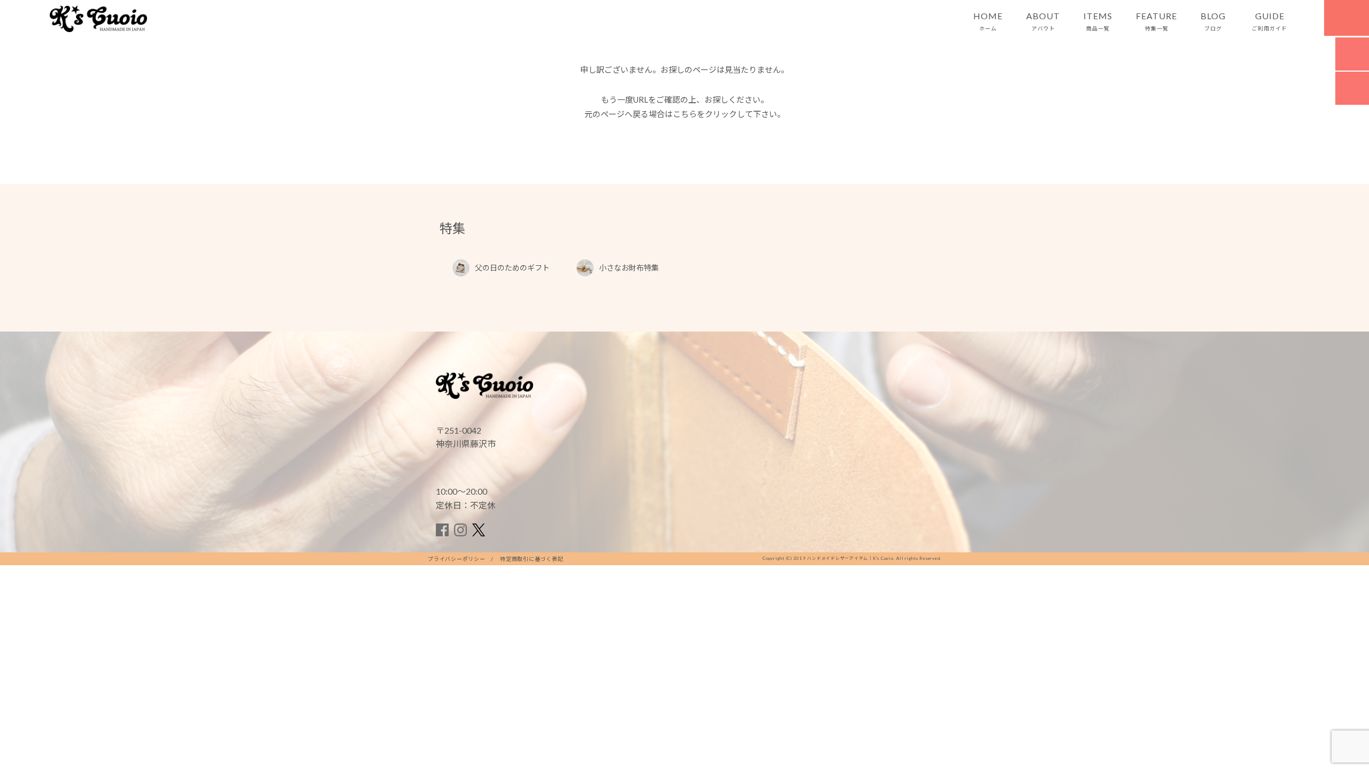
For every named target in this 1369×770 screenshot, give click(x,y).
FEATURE (1156, 21)
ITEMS (1097, 21)
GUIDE (1269, 21)
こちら (685, 114)
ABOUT (1043, 21)
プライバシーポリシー (457, 559)
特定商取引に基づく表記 (531, 559)
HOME (988, 21)
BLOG (1213, 21)
